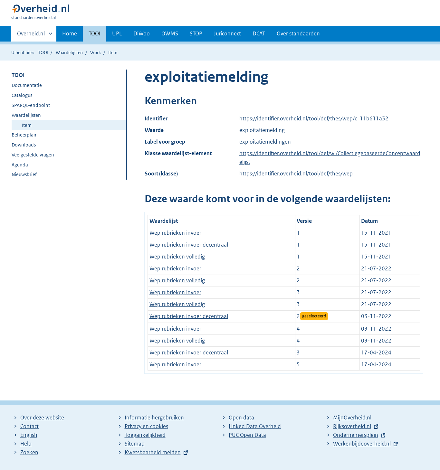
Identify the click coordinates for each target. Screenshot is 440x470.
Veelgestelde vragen (33, 155)
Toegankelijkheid (145, 434)
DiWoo (141, 33)
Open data (241, 417)
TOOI (94, 33)
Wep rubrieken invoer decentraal (188, 244)
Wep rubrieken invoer (175, 232)
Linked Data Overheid (255, 426)
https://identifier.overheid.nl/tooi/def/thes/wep (296, 173)
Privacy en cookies (146, 426)
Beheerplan (24, 135)
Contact (29, 426)
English (28, 434)
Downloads (24, 145)
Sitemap (135, 443)
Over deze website (42, 417)
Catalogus (22, 95)
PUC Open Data (247, 434)
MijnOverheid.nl (352, 417)
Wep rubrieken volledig (177, 256)
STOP (196, 33)
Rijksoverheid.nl (352, 426)
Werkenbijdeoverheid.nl (362, 443)
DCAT (259, 33)
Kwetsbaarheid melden (153, 452)
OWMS (169, 33)
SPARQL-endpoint (31, 105)
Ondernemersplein (355, 434)
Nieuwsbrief (24, 174)
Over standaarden (298, 33)
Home (69, 33)
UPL (117, 33)
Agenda (20, 165)
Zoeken (29, 452)
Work (95, 52)
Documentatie (27, 85)
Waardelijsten (69, 52)
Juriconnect (227, 33)
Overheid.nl (31, 36)
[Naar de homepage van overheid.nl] (40, 10)
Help (26, 443)
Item (27, 125)
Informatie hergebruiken (154, 417)
